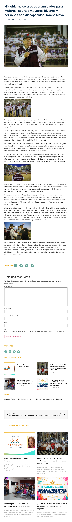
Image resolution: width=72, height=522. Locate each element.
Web (5, 322)
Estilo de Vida (40, 399)
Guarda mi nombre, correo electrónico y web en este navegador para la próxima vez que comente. (34, 332)
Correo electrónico (11, 316)
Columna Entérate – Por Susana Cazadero (25, 365)
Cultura (32, 399)
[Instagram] (10, 351)
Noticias (7, 399)
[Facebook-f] (5, 351)
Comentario (8, 286)
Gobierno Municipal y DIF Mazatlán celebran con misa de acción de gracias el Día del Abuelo (58, 367)
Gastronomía (50, 399)
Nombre (7, 308)
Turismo (13, 399)
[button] (15, 265)
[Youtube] (18, 351)
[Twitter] (14, 351)
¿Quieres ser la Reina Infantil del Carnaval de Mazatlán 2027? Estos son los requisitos (59, 382)
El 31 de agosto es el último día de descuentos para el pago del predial (25, 381)
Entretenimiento (23, 399)
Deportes (59, 399)
